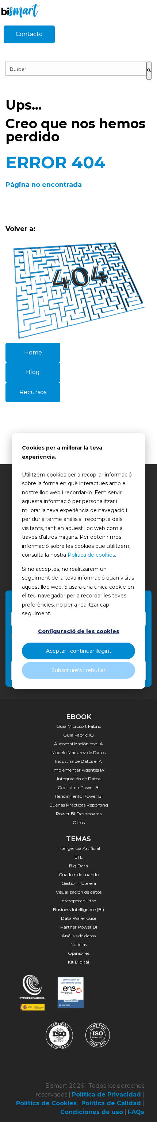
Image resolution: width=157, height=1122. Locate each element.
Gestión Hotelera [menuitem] (78, 883)
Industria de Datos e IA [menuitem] (78, 761)
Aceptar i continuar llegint (78, 651)
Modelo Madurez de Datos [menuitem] (78, 752)
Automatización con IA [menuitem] (78, 743)
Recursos (32, 392)
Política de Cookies (46, 1103)
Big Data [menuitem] (78, 865)
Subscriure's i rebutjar (78, 670)
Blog (33, 372)
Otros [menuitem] (79, 822)
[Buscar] (149, 71)
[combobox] (75, 69)
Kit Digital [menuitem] (78, 962)
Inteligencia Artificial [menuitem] (78, 848)
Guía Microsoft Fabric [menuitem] (78, 726)
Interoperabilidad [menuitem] (78, 900)
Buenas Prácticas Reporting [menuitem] (78, 805)
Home (33, 352)
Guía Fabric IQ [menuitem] (78, 735)
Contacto (29, 34)
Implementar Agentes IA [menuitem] (78, 770)
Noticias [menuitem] (78, 944)
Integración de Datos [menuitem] (78, 778)
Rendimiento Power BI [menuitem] (79, 796)
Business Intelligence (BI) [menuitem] (78, 909)
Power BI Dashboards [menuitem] (79, 813)
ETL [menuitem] (78, 857)
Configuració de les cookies (78, 631)
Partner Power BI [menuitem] (78, 927)
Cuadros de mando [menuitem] (79, 874)
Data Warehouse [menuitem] (78, 918)
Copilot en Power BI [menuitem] (79, 787)
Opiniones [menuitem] (78, 953)
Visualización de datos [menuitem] (79, 892)
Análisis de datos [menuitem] (79, 935)
